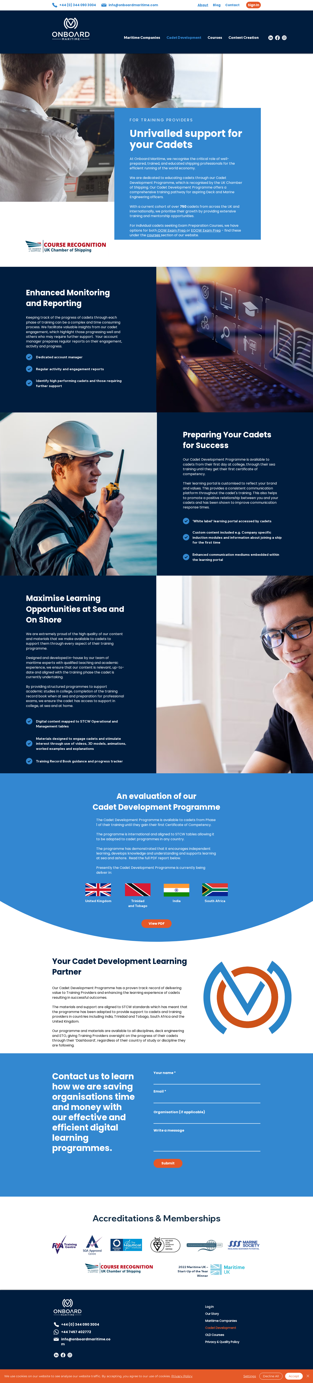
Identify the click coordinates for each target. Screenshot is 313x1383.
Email (159, 1091)
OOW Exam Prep (172, 230)
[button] (156, 923)
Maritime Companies (220, 1321)
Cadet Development (220, 1328)
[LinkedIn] (270, 37)
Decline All (271, 1376)
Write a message (169, 1130)
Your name (163, 1073)
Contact (232, 5)
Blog (217, 5)
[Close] (307, 1376)
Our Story (212, 1314)
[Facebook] (277, 37)
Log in (209, 1307)
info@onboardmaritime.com (133, 5)
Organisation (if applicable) (179, 1112)
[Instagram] (284, 37)
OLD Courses (214, 1335)
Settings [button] (249, 1376)
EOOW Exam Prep (206, 230)
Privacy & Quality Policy (220, 1342)
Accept (294, 1376)
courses (154, 235)
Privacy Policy (181, 1376)
